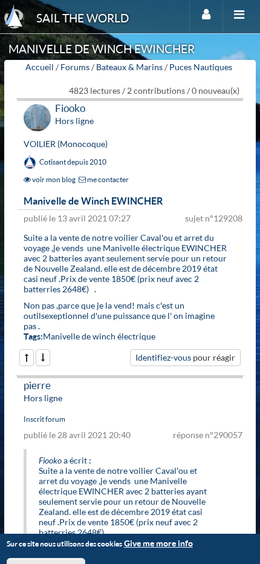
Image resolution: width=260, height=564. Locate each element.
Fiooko (70, 108)
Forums (74, 67)
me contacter (107, 179)
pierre (37, 385)
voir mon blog (53, 179)
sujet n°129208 (213, 218)
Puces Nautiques (200, 67)
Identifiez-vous (163, 357)
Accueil (39, 67)
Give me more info (158, 543)
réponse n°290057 (207, 435)
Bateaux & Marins (129, 67)
